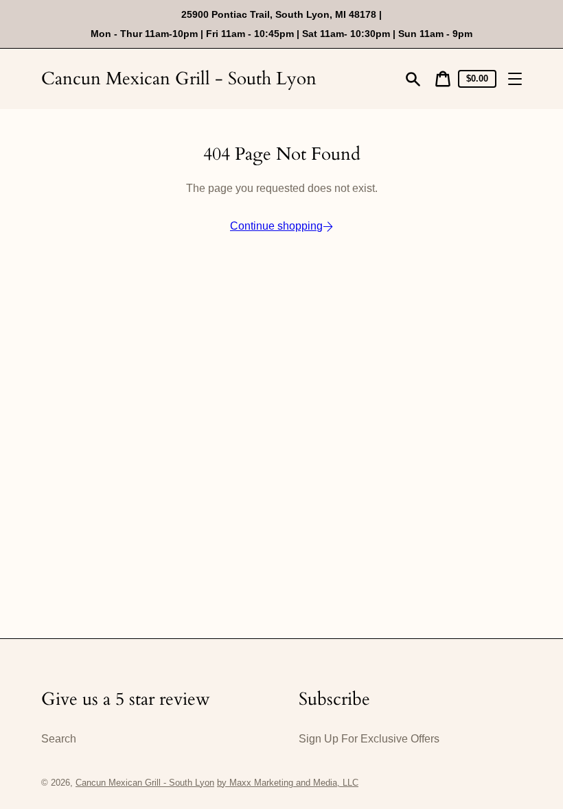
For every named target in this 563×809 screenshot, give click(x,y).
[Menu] (515, 79)
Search (58, 739)
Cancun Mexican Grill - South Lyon (179, 78)
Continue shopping (276, 226)
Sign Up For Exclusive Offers (369, 739)
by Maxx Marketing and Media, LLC (287, 782)
